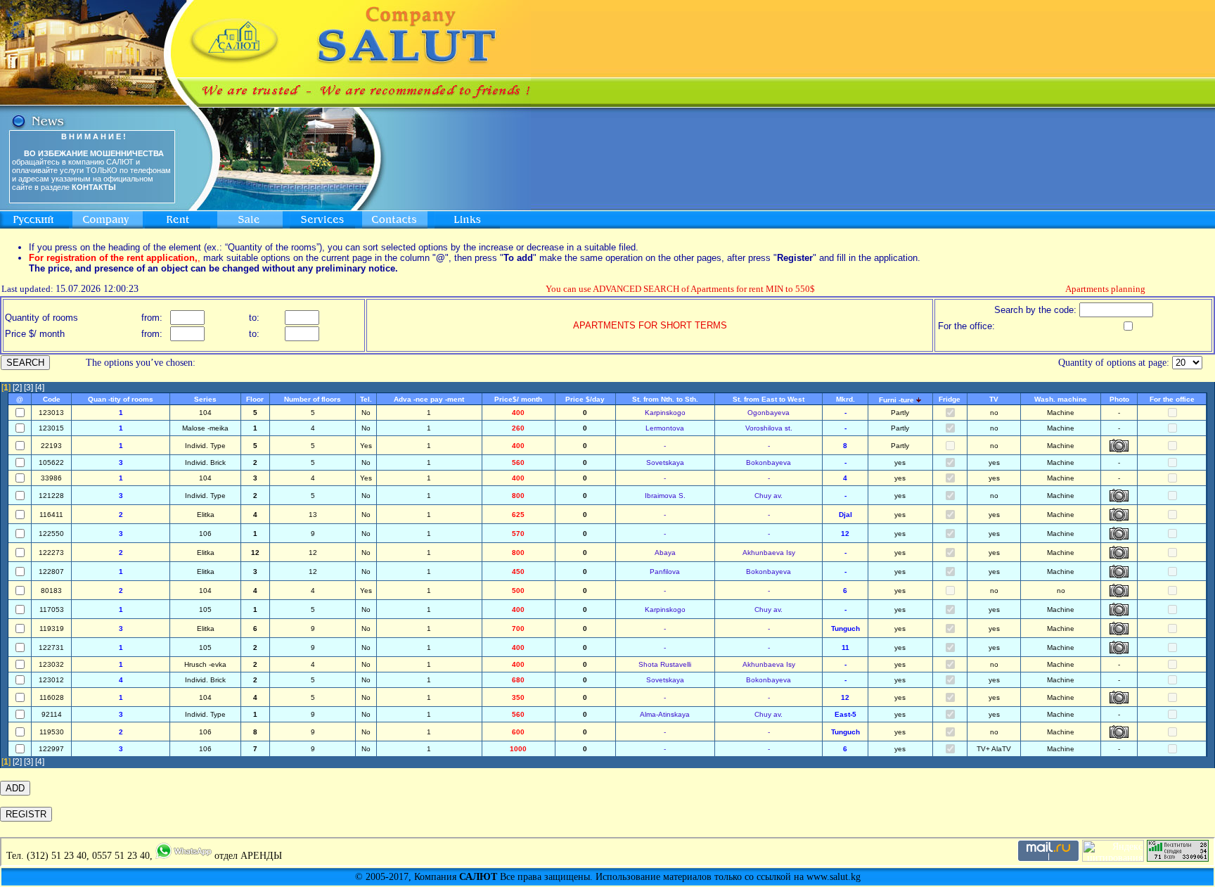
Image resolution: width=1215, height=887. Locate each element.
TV (993, 399)
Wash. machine (1060, 399)
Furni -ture (896, 400)
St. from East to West (768, 399)
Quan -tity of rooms (120, 399)
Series (205, 399)
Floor (255, 399)
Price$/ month (518, 399)
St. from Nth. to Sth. (665, 399)
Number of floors (312, 399)
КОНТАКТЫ (94, 187)
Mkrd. (845, 399)
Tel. (366, 399)
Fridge (949, 399)
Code (51, 399)
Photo (1119, 399)
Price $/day (585, 399)
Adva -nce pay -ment (429, 399)
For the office (1172, 399)
